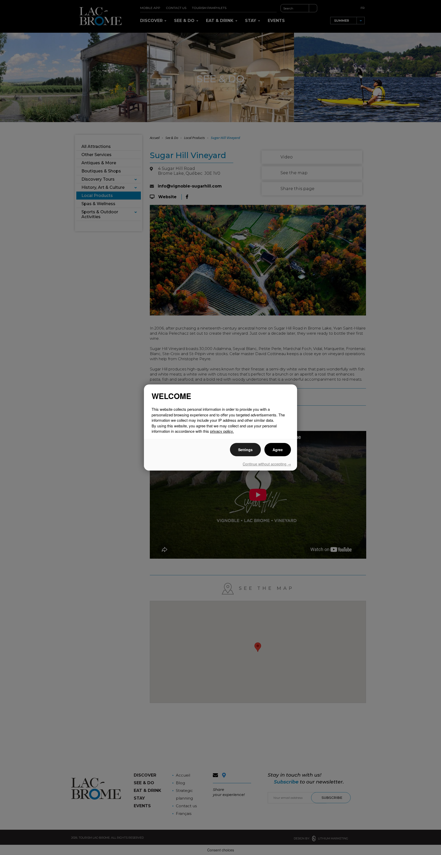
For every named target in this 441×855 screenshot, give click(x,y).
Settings (245, 449)
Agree (278, 449)
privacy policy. (222, 431)
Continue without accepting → (267, 463)
